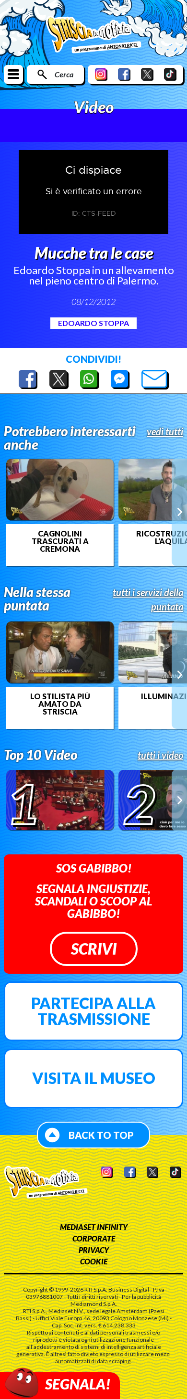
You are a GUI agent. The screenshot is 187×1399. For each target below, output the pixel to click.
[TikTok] (170, 74)
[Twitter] (147, 74)
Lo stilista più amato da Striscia (60, 704)
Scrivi (94, 948)
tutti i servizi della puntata (148, 599)
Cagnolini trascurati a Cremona (60, 541)
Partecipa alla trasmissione (93, 1011)
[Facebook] (124, 74)
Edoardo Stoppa (93, 322)
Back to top (101, 1135)
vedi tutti (165, 431)
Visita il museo (93, 1078)
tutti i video (160, 755)
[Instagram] (101, 74)
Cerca (64, 74)
